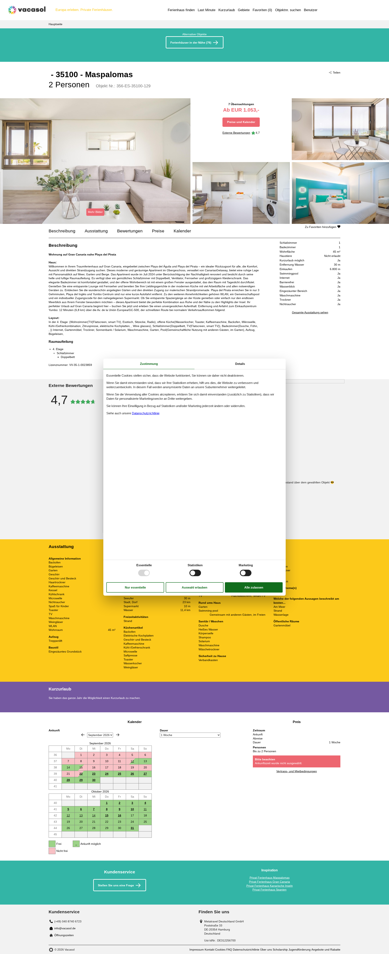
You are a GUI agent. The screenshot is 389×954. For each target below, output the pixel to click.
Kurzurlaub (226, 10)
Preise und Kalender (241, 122)
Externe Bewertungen (236, 132)
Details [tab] (240, 363)
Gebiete (244, 10)
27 (145, 773)
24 (106, 773)
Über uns (266, 949)
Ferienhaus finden (181, 10)
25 (119, 773)
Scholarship (280, 949)
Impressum (196, 949)
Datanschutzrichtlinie (145, 413)
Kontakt (209, 949)
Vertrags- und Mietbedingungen (296, 771)
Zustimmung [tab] (149, 363)
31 (132, 828)
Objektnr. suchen (288, 10)
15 (106, 815)
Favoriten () (262, 10)
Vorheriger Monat (83, 735)
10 (132, 809)
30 (93, 780)
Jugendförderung (300, 949)
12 (132, 761)
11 (145, 809)
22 (81, 773)
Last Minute (206, 10)
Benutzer (310, 10)
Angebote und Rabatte (325, 949)
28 (68, 780)
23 (93, 773)
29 (81, 780)
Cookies (220, 949)
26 (132, 773)
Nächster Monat (117, 735)
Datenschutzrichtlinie (246, 949)
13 (81, 815)
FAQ (229, 949)
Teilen (336, 72)
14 (93, 815)
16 (119, 815)
